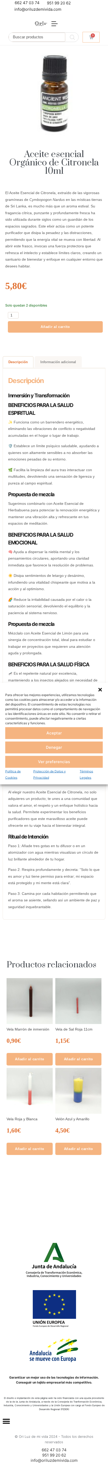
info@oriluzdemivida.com (37, 9)
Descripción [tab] (18, 362)
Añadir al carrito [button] (29, 1059)
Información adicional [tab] (58, 362)
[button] (100, 689)
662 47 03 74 (27, 2)
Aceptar (54, 732)
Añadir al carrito (55, 327)
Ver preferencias (54, 761)
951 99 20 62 (59, 3)
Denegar (54, 747)
